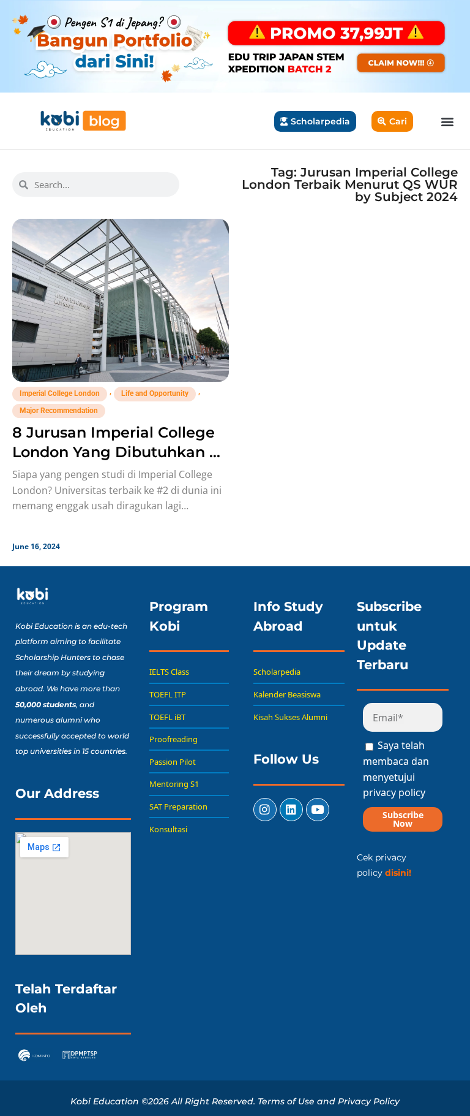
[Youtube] (317, 809)
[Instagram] (265, 809)
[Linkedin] (291, 809)
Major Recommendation (59, 410)
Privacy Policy (369, 1101)
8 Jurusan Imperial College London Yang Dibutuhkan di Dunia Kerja (117, 451)
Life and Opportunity (154, 393)
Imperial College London (60, 393)
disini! (398, 872)
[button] (448, 121)
